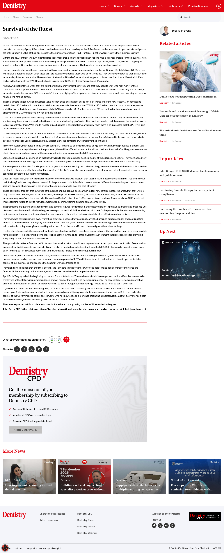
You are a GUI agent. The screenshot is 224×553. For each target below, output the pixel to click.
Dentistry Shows (85, 520)
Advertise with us (49, 520)
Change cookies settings (52, 514)
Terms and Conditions (12, 548)
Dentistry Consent (18, 4)
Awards (134, 6)
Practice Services (198, 6)
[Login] (218, 6)
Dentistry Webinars (87, 533)
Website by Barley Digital (50, 548)
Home (6, 17)
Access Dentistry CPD (25, 429)
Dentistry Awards (86, 527)
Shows (118, 6)
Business (27, 17)
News (102, 6)
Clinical (39, 17)
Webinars (174, 6)
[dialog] (5, 547)
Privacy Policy (31, 548)
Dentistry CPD (84, 514)
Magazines (153, 6)
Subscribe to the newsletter (166, 514)
